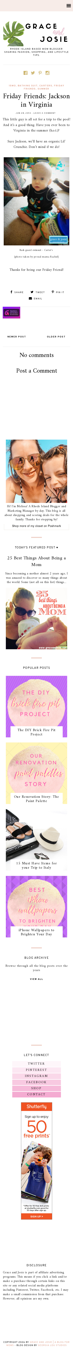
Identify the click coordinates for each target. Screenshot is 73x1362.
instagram (36, 1076)
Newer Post (16, 336)
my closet (37, 526)
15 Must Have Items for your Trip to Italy (36, 865)
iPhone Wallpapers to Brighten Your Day (37, 932)
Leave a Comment (44, 113)
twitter (36, 1064)
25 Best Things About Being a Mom (36, 561)
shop (36, 1088)
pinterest (36, 1070)
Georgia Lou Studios (52, 1345)
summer (43, 88)
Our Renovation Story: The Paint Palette (36, 799)
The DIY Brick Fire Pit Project (37, 732)
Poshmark (54, 526)
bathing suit (28, 85)
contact (36, 1094)
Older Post (56, 336)
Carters (45, 85)
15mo (12, 85)
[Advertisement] (37, 422)
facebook (36, 1082)
